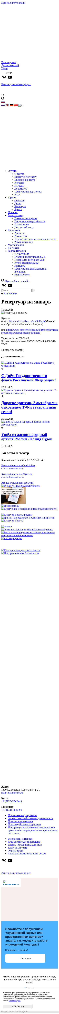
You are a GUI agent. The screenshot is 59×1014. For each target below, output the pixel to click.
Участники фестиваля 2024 (29, 256)
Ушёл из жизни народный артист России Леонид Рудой (26, 436)
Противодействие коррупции (24, 824)
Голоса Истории (17, 250)
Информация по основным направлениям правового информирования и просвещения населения (32, 830)
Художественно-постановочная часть (35, 239)
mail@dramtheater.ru (12, 792)
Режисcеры (20, 236)
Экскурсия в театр (24, 179)
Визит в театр (15, 215)
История (19, 182)
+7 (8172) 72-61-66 (11, 809)
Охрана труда (15, 850)
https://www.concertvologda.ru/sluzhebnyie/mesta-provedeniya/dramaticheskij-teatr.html (30, 331)
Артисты (19, 233)
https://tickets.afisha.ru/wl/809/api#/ (27, 321)
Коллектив (14, 230)
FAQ (17, 194)
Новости (13, 212)
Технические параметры (28, 191)
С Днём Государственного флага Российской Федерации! (28, 377)
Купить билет (22, 274)
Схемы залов (21, 224)
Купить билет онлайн (13, 2)
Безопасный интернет (20, 838)
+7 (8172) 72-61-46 (11, 801)
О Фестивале (21, 253)
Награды (19, 185)
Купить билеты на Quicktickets (18, 466)
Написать (25, 958)
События (19, 200)
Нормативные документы (22, 815)
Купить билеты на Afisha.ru (16, 475)
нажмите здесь (14, 1000)
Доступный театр (24, 227)
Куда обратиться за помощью (24, 841)
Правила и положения (20, 821)
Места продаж (16, 245)
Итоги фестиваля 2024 (26, 262)
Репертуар (20, 206)
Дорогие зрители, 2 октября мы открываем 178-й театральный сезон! (29, 407)
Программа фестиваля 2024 (29, 259)
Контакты (13, 248)
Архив (18, 209)
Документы (20, 188)
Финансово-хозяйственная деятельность (30, 818)
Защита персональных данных (25, 844)
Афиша (12, 197)
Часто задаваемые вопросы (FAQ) (27, 853)
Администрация (23, 242)
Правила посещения (25, 218)
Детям (17, 203)
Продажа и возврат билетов (29, 221)
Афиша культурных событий (17, 482)
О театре (13, 170)
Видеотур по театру (25, 176)
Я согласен (18, 1006)
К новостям (10, 293)
